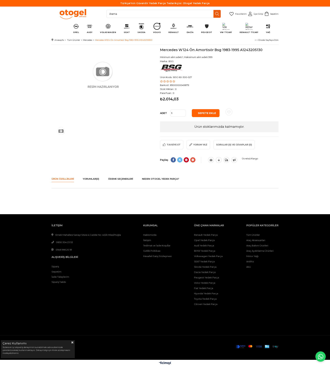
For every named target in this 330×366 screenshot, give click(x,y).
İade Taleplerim (60, 276)
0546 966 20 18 (64, 249)
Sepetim (56, 271)
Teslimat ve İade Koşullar (156, 245)
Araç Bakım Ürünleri (257, 245)
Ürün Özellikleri (63, 178)
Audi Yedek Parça (204, 245)
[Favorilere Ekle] (229, 111)
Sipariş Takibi (59, 282)
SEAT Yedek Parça (204, 261)
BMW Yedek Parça (204, 250)
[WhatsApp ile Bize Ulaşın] (320, 356)
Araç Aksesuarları (255, 240)
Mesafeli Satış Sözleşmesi (157, 256)
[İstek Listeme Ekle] (211, 160)
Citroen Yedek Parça (205, 304)
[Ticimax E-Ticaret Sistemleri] (165, 363)
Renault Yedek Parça (206, 234)
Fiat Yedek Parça (203, 288)
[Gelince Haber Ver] (234, 160)
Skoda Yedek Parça (205, 266)
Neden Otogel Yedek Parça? (160, 178)
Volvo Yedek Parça (204, 282)
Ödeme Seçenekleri (120, 178)
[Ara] (217, 14)
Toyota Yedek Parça (205, 298)
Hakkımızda (149, 234)
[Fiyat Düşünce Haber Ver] (219, 160)
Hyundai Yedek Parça (206, 293)
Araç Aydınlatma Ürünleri (260, 250)
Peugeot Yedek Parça (206, 277)
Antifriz (250, 261)
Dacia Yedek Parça (205, 272)
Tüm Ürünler (253, 234)
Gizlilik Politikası (151, 250)
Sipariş (55, 266)
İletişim (147, 240)
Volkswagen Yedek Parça (208, 256)
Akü (248, 266)
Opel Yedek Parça (204, 240)
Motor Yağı (252, 256)
